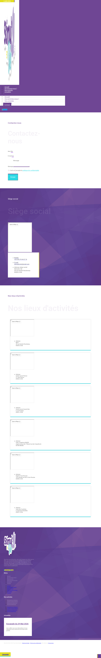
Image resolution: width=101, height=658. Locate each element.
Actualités (9, 581)
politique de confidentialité (31, 170)
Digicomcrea (50, 643)
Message (10, 166)
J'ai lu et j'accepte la (24, 170)
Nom (9, 151)
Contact (7, 93)
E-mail (10, 156)
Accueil (9, 576)
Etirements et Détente (12, 600)
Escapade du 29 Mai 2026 (17, 624)
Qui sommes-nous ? (12, 577)
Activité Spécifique (11, 604)
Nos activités (10, 579)
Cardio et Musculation (12, 601)
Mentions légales (25, 643)
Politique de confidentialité (35, 643)
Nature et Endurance (12, 603)
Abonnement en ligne (12, 580)
